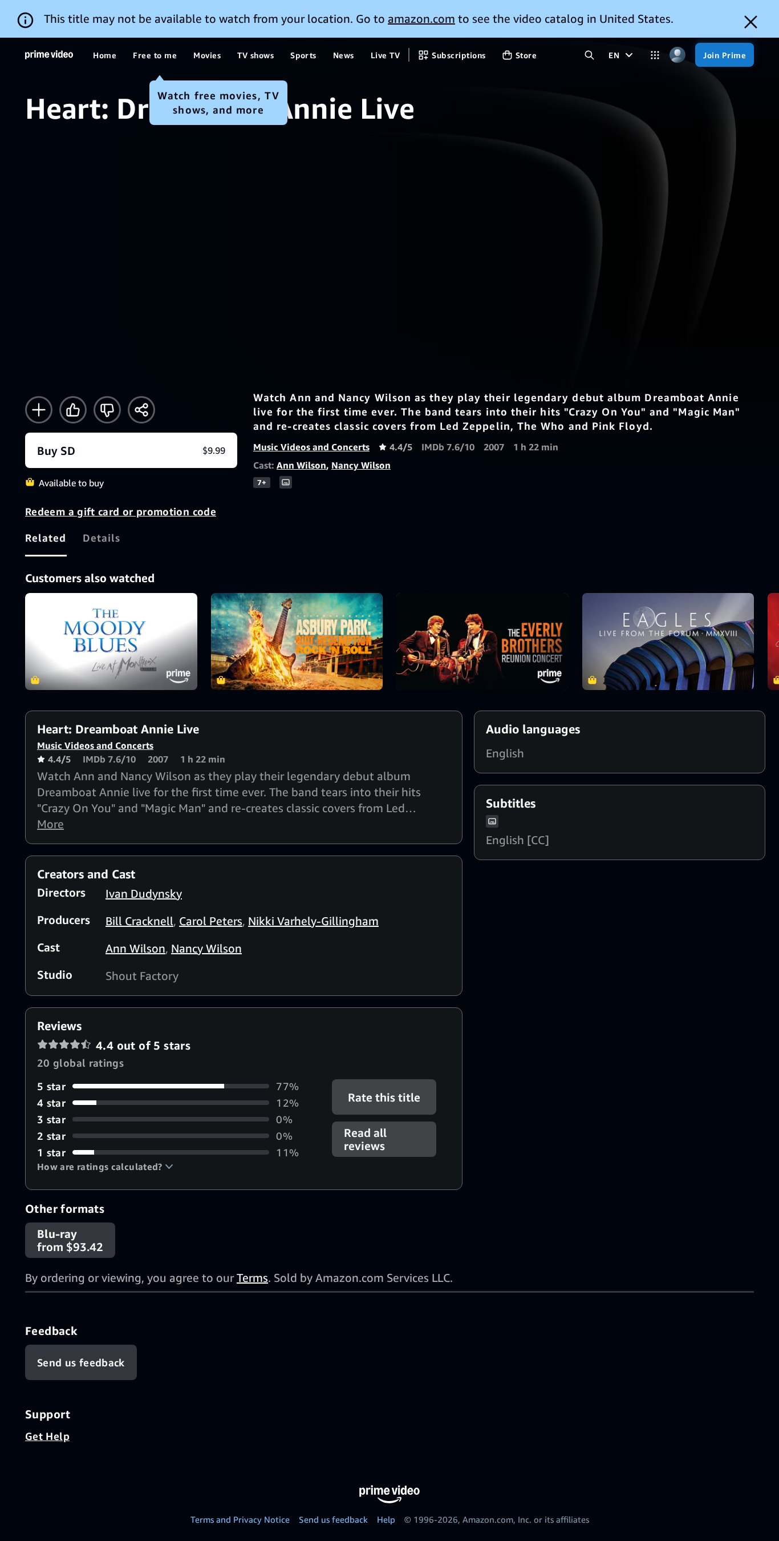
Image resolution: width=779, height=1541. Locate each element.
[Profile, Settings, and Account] (677, 55)
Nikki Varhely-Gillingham (313, 920)
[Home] (49, 54)
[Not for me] (107, 409)
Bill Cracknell (139, 920)
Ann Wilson (301, 465)
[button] (105, 1166)
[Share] (141, 409)
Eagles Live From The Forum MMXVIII (668, 641)
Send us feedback (333, 1519)
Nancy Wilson (361, 465)
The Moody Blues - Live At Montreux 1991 (111, 641)
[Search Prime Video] (589, 55)
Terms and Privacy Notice (240, 1519)
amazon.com (421, 18)
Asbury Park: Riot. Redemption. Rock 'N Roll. (297, 641)
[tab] (46, 537)
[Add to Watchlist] (38, 409)
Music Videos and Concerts (311, 447)
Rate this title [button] (384, 1096)
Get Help (47, 1436)
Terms (252, 1277)
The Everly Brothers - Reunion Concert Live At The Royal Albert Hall (482, 641)
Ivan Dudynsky (144, 893)
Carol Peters (210, 920)
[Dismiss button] (751, 22)
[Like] (73, 409)
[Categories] (655, 55)
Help (386, 1519)
